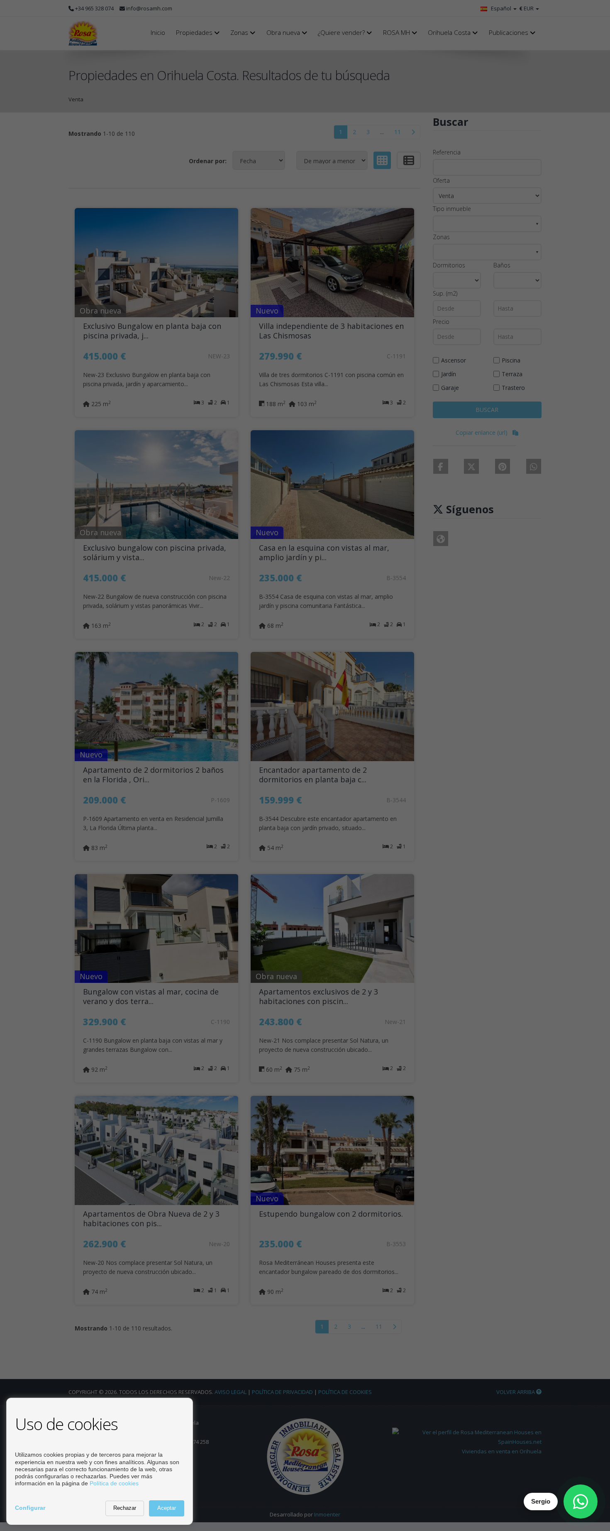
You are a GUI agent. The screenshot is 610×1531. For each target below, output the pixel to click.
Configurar (30, 1507)
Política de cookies (114, 1483)
